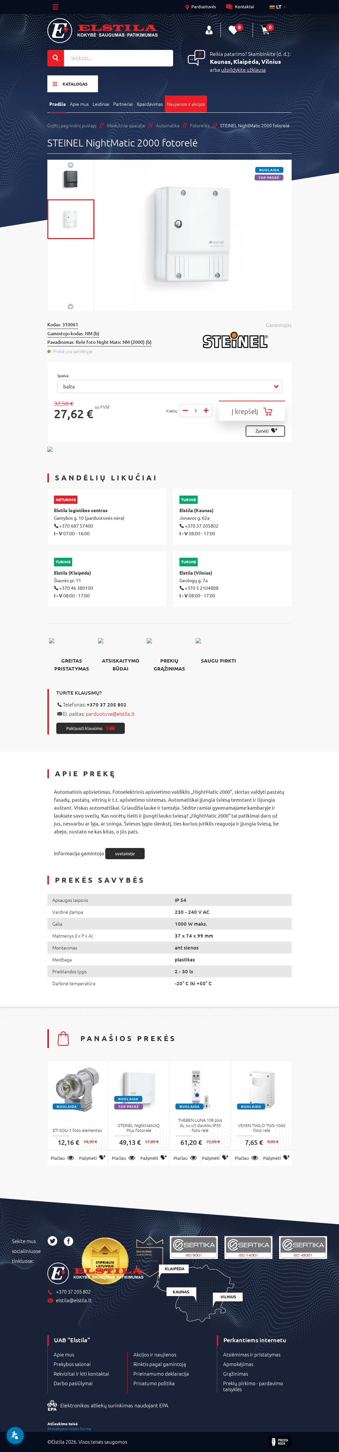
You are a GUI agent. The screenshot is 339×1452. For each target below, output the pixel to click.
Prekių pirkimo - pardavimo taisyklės (253, 1386)
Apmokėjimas (238, 1364)
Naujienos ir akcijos (186, 104)
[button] (169, 386)
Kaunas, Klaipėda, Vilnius (245, 61)
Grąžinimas (235, 1374)
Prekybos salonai (72, 1364)
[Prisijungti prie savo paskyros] (209, 30)
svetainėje (125, 853)
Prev (71, 164)
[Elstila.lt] (102, 30)
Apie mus (79, 104)
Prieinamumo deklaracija (161, 1374)
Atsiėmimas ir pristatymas (251, 1354)
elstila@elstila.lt (74, 1300)
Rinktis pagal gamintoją (159, 1364)
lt (278, 6)
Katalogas (75, 84)
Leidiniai (101, 104)
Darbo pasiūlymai (73, 1383)
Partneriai (123, 104)
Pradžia (57, 104)
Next (71, 306)
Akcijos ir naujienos (154, 1354)
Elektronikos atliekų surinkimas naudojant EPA (114, 1405)
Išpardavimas (150, 104)
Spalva (63, 375)
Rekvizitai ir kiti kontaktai (81, 1374)
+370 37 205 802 (106, 704)
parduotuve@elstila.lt (110, 713)
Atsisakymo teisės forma (69, 1428)
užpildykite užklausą (243, 69)
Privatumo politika (154, 1383)
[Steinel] (247, 340)
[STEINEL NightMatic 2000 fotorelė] (70, 179)
